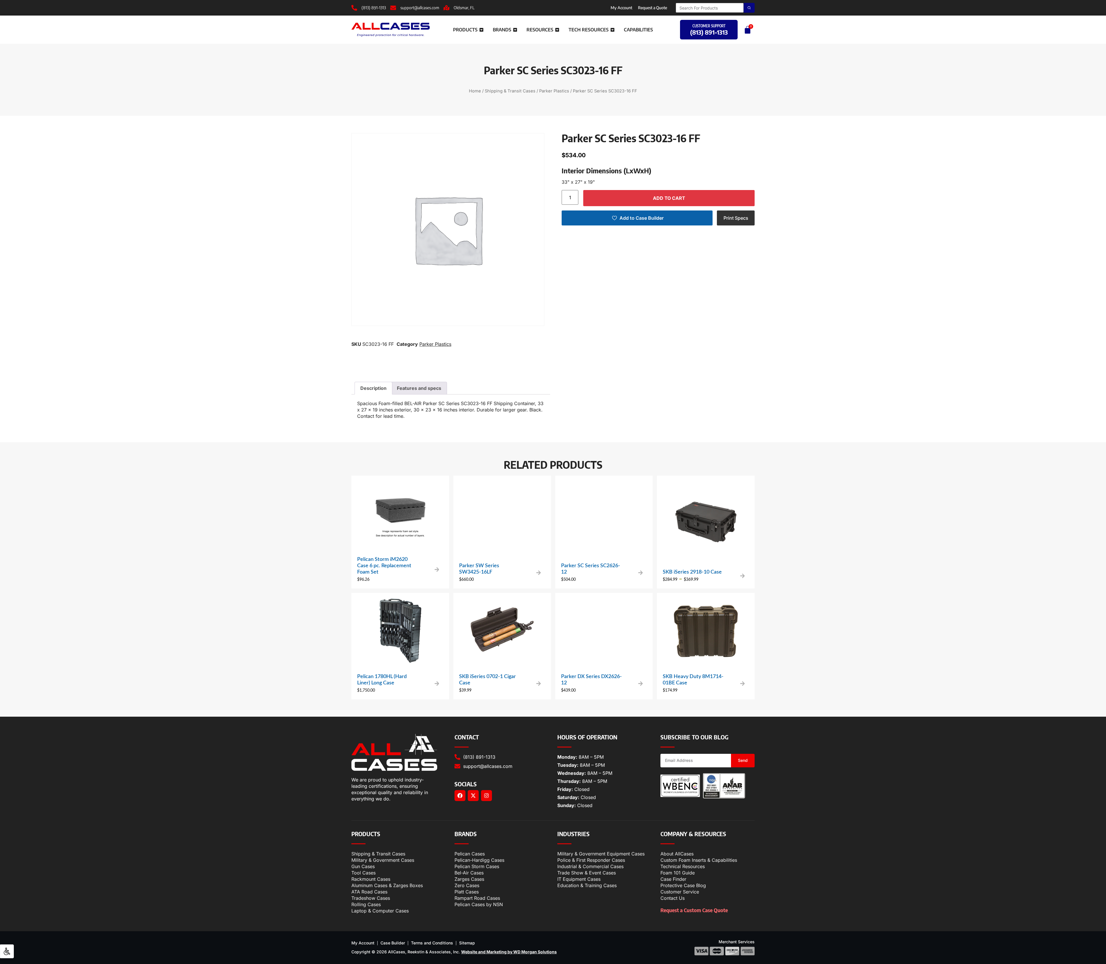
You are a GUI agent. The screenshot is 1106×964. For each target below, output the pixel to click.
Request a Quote (652, 7)
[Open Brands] (515, 29)
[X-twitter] (473, 795)
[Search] (749, 8)
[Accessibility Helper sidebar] (7, 951)
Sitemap (467, 942)
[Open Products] (481, 29)
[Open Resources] (557, 29)
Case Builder (392, 942)
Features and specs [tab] (419, 388)
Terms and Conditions (432, 942)
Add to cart (669, 198)
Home (475, 91)
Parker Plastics (554, 91)
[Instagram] (486, 795)
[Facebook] (459, 795)
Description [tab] (373, 388)
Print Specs (736, 218)
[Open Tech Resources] (612, 29)
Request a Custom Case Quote (694, 910)
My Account (621, 7)
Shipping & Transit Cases (510, 91)
